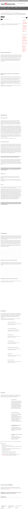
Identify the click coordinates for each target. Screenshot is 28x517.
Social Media (24, 25)
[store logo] (7, 4)
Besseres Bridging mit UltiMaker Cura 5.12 (24, 41)
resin (4, 19)
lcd (10, 19)
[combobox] (22, 3)
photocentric (7, 19)
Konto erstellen (25, 0)
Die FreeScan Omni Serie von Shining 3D (24, 43)
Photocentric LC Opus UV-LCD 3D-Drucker (11, 506)
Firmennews (24, 26)
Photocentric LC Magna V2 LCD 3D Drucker (4, 506)
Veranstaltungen (25, 23)
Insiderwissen (24, 22)
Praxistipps (24, 27)
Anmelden (20, 0)
